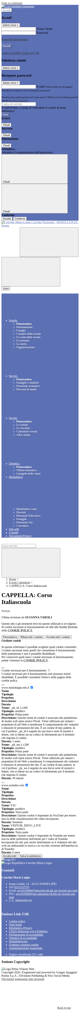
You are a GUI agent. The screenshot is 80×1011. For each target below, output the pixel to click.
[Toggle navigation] (30, 272)
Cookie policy (17, 921)
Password (42, 32)
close (6, 288)
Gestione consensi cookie (24, 944)
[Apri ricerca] (49, 242)
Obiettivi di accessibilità (23, 938)
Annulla (7, 218)
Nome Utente (44, 28)
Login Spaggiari (20, 100)
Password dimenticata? (14, 39)
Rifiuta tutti (32, 637)
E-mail (40, 86)
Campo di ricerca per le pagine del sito (24, 542)
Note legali (15, 924)
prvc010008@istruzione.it (47, 890)
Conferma (20, 218)
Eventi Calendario (19, 582)
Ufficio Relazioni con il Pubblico (28, 931)
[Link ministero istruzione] (17, 6)
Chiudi (6, 125)
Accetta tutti (58, 637)
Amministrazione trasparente (25, 948)
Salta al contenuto (11, 3)
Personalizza (10, 637)
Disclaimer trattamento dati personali (22, 979)
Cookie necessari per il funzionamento (24, 670)
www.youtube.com (13, 785)
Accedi (6, 10)
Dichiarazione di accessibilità (26, 934)
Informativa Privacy (20, 928)
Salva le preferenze (30, 856)
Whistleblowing (18, 941)
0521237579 (21, 887)
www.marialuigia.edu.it (15, 687)
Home (12, 579)
